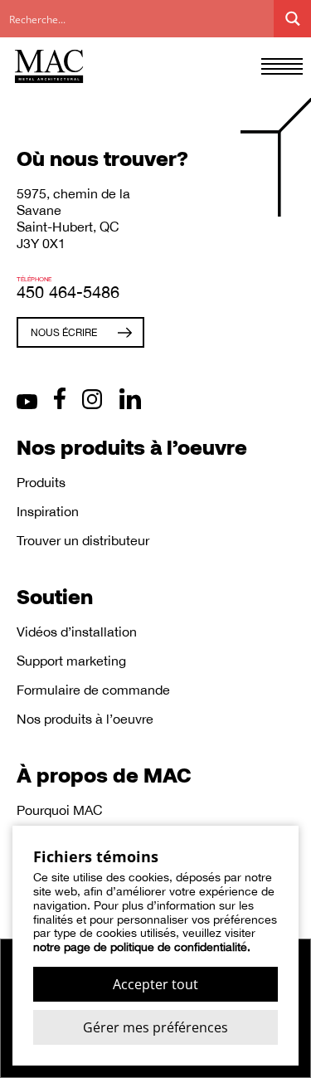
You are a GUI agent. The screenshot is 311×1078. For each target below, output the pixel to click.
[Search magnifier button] (292, 18)
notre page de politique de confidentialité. (141, 947)
